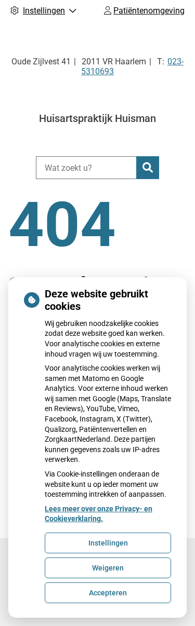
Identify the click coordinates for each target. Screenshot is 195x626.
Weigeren (108, 568)
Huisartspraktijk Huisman (97, 118)
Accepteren (108, 593)
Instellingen (108, 543)
